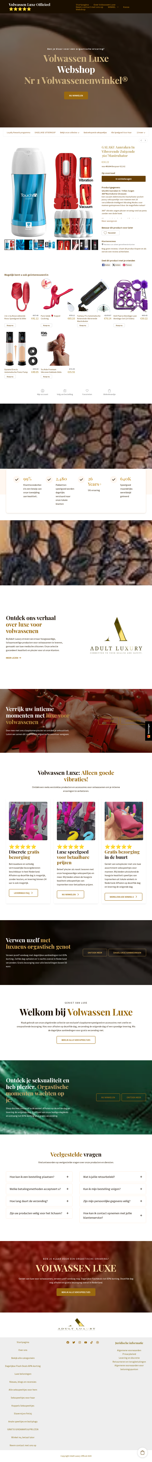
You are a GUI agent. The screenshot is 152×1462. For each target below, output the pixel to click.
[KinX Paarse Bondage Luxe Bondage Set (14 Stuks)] (131, 295)
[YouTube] (85, 1342)
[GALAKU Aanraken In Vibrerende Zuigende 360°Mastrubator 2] (39, 245)
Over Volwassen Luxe (104, 4)
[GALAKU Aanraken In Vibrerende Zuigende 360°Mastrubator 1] (24, 245)
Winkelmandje (109, 394)
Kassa (126, 7)
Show (148, 731)
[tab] (39, 1176)
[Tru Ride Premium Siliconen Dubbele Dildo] (58, 349)
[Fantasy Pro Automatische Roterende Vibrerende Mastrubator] (94, 295)
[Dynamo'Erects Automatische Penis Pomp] (21, 349)
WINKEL (112, 7)
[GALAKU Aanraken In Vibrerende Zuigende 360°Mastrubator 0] (9, 245)
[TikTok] (91, 1342)
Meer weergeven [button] (109, 221)
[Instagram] (79, 1342)
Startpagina (82, 4)
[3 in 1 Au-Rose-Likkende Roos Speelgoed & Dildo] (21, 295)
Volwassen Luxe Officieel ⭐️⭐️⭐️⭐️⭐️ (29, 6)
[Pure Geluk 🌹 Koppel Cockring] (58, 295)
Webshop (81, 9)
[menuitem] (141, 140)
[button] (117, 7)
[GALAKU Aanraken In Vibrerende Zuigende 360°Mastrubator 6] (85, 245)
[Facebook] (67, 1342)
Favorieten (87, 394)
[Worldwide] (97, 1342)
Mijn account (42, 394)
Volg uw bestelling (65, 394)
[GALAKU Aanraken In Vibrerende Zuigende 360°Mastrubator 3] (50, 245)
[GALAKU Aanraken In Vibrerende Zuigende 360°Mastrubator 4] (64, 245)
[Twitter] (73, 1342)
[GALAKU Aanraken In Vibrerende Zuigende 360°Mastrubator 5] (75, 245)
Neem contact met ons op (89, 7)
